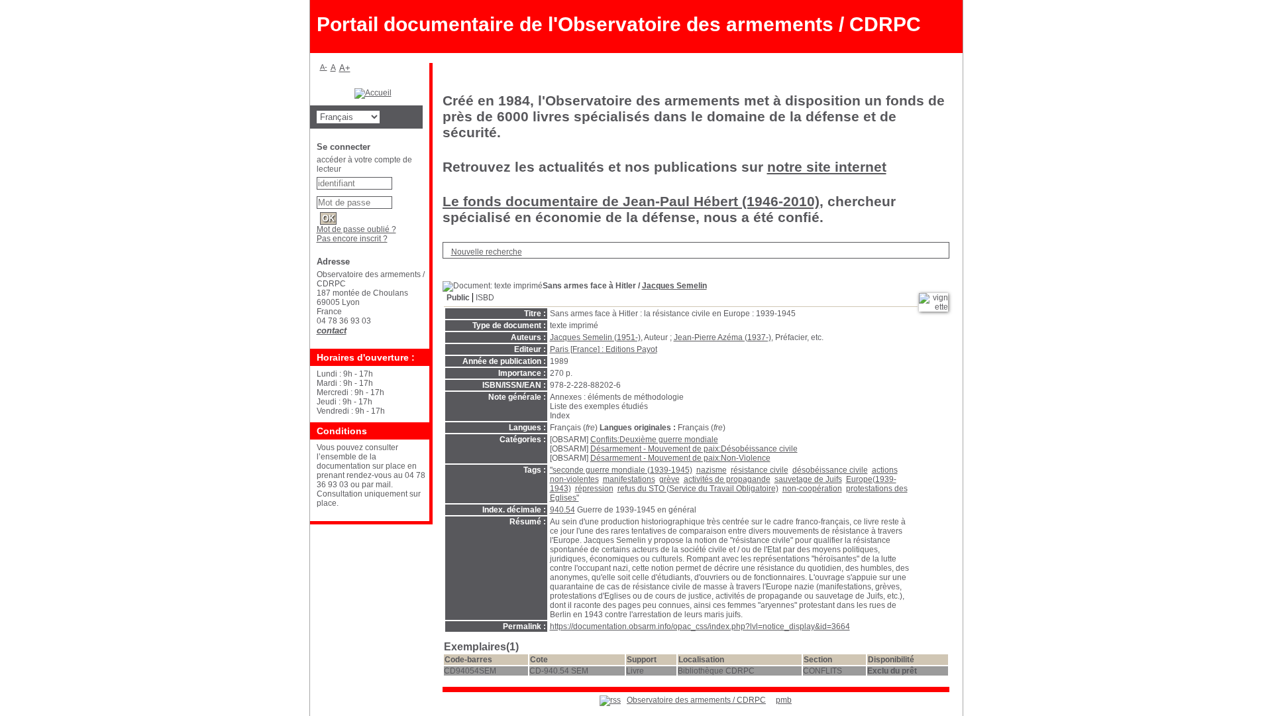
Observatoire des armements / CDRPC (696, 700)
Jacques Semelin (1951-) (595, 337)
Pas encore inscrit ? (352, 238)
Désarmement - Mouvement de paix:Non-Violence (680, 458)
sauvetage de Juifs (808, 479)
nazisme (711, 470)
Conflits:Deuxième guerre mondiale (654, 439)
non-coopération (812, 488)
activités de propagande (727, 479)
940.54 (562, 509)
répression (594, 488)
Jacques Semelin (674, 285)
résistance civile (759, 470)
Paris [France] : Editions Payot (603, 349)
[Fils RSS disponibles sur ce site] (610, 700)
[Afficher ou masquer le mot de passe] (398, 200)
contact (331, 330)
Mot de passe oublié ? (356, 229)
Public (458, 297)
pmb (784, 700)
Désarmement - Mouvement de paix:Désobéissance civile (694, 448)
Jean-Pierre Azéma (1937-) (722, 337)
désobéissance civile (830, 470)
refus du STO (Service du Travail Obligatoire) (697, 488)
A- (323, 67)
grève (669, 479)
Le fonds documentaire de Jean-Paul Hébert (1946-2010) (631, 201)
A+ (344, 68)
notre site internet (826, 166)
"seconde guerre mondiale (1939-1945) (621, 470)
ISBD (485, 297)
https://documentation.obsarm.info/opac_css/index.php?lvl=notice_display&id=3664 (700, 626)
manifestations (629, 479)
